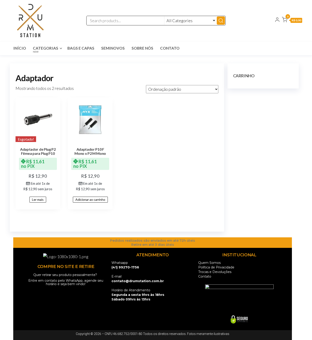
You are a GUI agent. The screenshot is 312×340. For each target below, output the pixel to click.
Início (19, 48)
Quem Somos (209, 263)
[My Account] (277, 20)
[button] (292, 20)
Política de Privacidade (216, 267)
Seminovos (113, 48)
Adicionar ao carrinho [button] (90, 199)
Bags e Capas (80, 48)
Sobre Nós (142, 48)
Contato (170, 48)
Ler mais (38, 199)
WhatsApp (74, 280)
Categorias (45, 49)
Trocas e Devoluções (214, 272)
